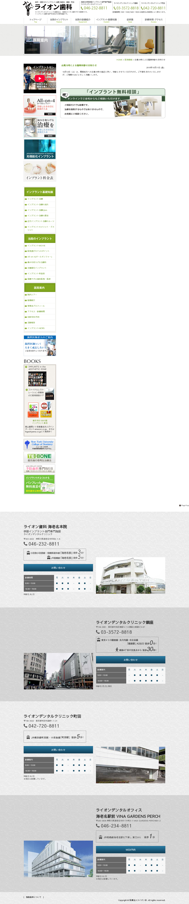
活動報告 (31, 322)
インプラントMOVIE (36, 245)
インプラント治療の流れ (38, 204)
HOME (119, 59)
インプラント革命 (40, 423)
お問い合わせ (58, 567)
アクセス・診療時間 (36, 311)
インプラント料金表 (36, 273)
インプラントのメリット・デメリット (40, 228)
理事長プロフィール (36, 306)
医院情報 (128, 59)
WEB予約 (131, 849)
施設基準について (33, 897)
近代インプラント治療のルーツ (40, 221)
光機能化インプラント (37, 268)
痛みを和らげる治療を (37, 262)
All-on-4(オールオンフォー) (39, 256)
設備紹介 (31, 300)
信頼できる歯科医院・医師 (38, 279)
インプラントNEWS (36, 328)
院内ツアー (32, 294)
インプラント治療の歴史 (38, 215)
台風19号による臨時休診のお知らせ (79, 65)
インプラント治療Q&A (37, 210)
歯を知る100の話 (40, 420)
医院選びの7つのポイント (38, 251)
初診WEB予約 (33, 317)
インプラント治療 (35, 199)
